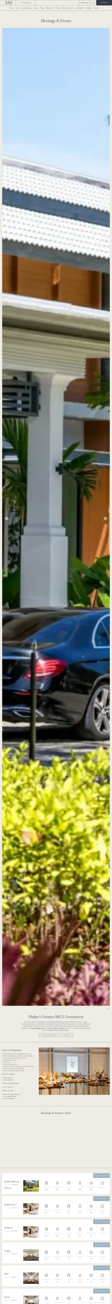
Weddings (89, 8)
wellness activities (58, 1028)
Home (12, 8)
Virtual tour (7, 1188)
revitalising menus (39, 1028)
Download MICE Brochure (49, 1035)
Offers (17, 8)
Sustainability (80, 8)
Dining (42, 8)
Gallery (35, 8)
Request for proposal (101, 1175)
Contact (96, 8)
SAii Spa (58, 8)
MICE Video (67, 1035)
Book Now (104, 2)
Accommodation (26, 8)
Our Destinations (26, 3)
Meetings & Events (68, 8)
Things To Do (49, 8)
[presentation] (6, 518)
